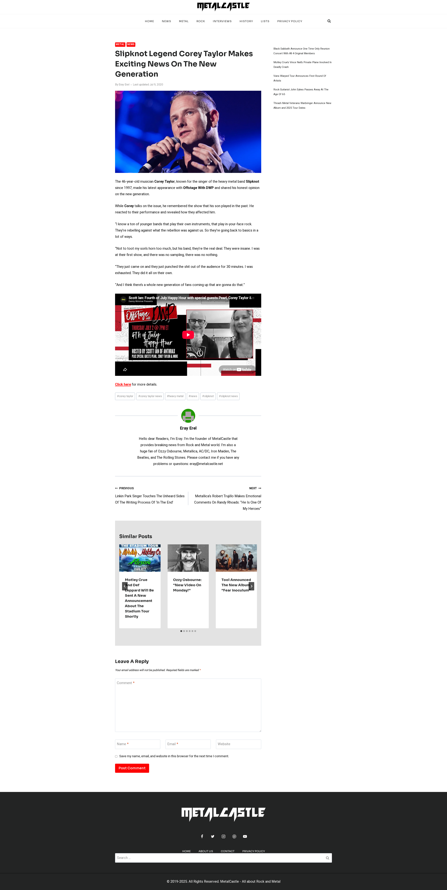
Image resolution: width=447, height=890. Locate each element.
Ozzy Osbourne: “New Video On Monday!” (187, 585)
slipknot (208, 396)
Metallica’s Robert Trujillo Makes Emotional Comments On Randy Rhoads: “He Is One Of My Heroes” (227, 498)
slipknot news (228, 396)
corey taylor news (150, 396)
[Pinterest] (234, 836)
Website (224, 744)
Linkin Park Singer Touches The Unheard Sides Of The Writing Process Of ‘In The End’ (150, 495)
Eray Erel (124, 85)
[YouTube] (245, 836)
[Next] (251, 586)
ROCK (200, 21)
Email (172, 744)
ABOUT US (206, 851)
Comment (125, 683)
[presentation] (139, 558)
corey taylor (125, 396)
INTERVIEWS (222, 21)
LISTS (265, 21)
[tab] (181, 631)
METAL (184, 21)
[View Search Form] (329, 21)
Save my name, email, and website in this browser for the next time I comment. (174, 756)
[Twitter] (213, 836)
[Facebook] (202, 836)
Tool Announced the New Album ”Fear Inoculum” (236, 585)
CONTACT (228, 851)
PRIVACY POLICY (289, 21)
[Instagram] (223, 836)
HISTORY (246, 21)
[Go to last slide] (125, 586)
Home (149, 21)
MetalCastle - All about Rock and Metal (250, 881)
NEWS (166, 21)
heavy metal (175, 396)
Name (123, 744)
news (193, 396)
